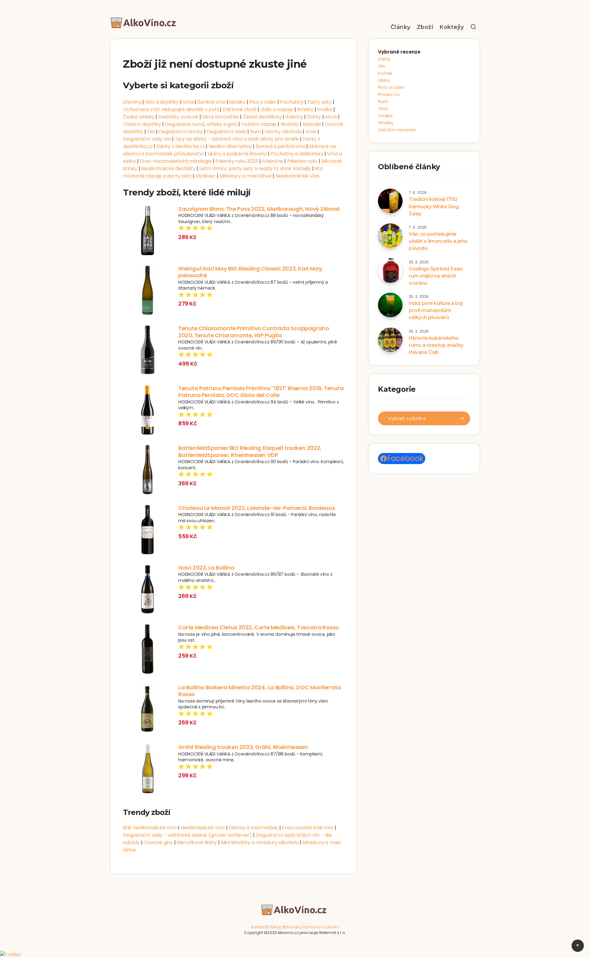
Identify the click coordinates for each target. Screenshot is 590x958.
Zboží (425, 27)
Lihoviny (132, 102)
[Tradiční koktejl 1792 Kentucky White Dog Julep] (390, 201)
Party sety (319, 102)
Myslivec (205, 175)
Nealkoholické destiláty (168, 168)
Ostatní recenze (397, 129)
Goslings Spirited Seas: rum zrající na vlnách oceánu (436, 276)
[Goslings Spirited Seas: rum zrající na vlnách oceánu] (390, 270)
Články (401, 27)
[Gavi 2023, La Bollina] (147, 590)
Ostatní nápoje (259, 124)
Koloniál (312, 124)
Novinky (290, 124)
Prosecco (389, 94)
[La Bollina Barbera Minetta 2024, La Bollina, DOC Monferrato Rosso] (147, 710)
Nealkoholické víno (297, 175)
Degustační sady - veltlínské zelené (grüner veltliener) (187, 835)
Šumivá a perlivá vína (280, 146)
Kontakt (258, 927)
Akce (331, 116)
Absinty (294, 116)
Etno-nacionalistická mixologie (175, 161)
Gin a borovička (220, 116)
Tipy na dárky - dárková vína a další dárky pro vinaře (237, 138)
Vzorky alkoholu (283, 131)
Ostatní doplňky (142, 124)
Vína (188, 102)
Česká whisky (139, 116)
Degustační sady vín (147, 138)
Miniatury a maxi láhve (245, 175)
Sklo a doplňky (162, 102)
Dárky (314, 116)
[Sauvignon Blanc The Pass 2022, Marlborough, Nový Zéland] (147, 231)
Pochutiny (291, 102)
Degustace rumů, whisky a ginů (201, 124)
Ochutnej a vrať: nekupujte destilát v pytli (171, 109)
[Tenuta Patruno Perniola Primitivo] (147, 410)
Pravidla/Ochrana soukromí (312, 927)
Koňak (385, 73)
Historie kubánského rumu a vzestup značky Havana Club (436, 345)
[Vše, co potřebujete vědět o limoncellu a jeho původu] (390, 235)
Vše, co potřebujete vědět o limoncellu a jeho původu (438, 241)
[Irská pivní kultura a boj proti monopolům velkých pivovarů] (390, 305)
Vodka (324, 109)
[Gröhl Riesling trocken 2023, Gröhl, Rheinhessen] (147, 769)
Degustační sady (226, 131)
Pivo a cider (262, 102)
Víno (310, 131)
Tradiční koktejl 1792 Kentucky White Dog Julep (433, 206)
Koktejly (451, 27)
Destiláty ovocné (178, 116)
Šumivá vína (211, 102)
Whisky (305, 109)
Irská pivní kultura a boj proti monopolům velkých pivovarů (436, 310)
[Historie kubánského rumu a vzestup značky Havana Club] (390, 339)
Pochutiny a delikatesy (296, 153)
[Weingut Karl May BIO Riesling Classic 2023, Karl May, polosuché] (147, 291)
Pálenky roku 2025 (236, 161)
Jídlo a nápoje (276, 109)
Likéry (384, 80)
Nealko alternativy (230, 146)
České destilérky (262, 116)
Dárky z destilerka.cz (180, 146)
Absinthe (272, 161)
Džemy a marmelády (253, 827)
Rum (255, 131)
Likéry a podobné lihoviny (237, 153)
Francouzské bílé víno (308, 827)
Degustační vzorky (181, 131)
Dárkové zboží (239, 109)
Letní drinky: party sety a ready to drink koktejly (255, 168)
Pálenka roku (302, 161)
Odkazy (275, 927)
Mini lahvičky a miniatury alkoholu (260, 842)
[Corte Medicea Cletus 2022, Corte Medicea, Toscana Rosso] (147, 649)
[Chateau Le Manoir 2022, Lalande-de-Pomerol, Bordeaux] (147, 530)
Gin (151, 131)
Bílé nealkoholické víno (150, 827)
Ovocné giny (158, 842)
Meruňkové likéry (197, 842)
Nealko (237, 102)
